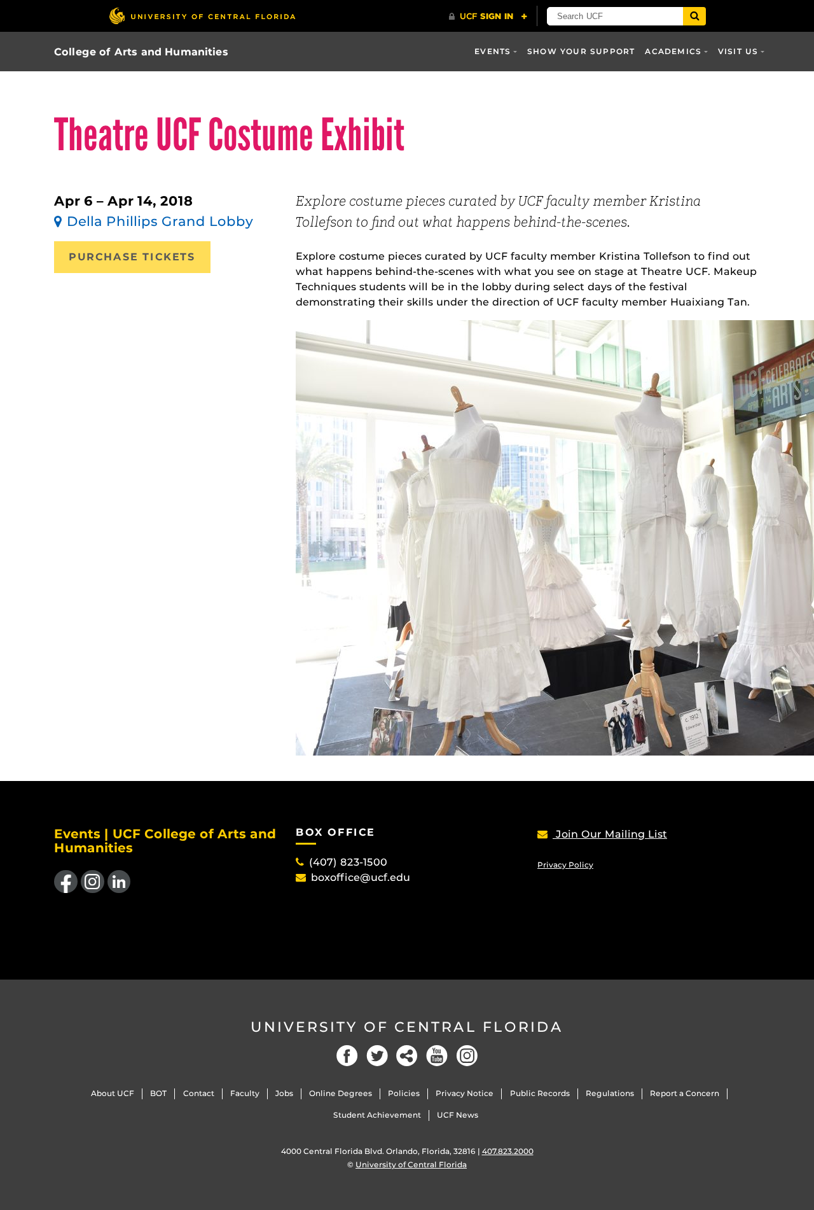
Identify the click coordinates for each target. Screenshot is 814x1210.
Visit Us (738, 51)
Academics (673, 51)
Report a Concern (684, 1093)
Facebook (347, 1055)
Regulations (610, 1093)
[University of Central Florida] (202, 15)
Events (492, 51)
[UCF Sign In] (488, 16)
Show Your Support (581, 51)
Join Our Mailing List (610, 834)
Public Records (540, 1093)
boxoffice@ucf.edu (360, 877)
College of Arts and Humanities (141, 52)
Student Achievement (377, 1115)
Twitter (377, 1055)
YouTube (437, 1055)
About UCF (112, 1093)
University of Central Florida (407, 1027)
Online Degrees (340, 1093)
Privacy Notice (464, 1093)
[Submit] (694, 16)
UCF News (457, 1115)
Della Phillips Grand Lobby (160, 221)
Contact (198, 1093)
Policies (404, 1093)
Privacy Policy (565, 864)
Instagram (467, 1055)
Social (407, 1055)
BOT (158, 1093)
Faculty (244, 1093)
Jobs (284, 1093)
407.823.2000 (508, 1151)
